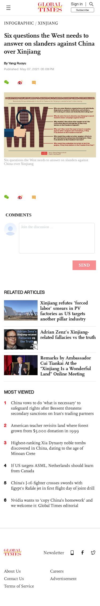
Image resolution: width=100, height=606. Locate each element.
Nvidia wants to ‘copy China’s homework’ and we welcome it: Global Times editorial (52, 503)
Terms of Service (19, 586)
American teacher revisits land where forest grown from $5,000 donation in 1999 (49, 428)
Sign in (77, 4)
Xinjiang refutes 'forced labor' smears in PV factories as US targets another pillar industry (64, 311)
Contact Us (14, 578)
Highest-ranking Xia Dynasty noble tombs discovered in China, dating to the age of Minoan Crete (48, 448)
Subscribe (82, 9)
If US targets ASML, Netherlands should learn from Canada (52, 468)
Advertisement (63, 578)
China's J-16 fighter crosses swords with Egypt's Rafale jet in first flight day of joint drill (52, 485)
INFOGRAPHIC (19, 23)
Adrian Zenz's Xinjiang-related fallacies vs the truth (68, 334)
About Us (12, 571)
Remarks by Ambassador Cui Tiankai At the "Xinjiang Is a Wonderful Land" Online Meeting (65, 366)
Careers (57, 571)
